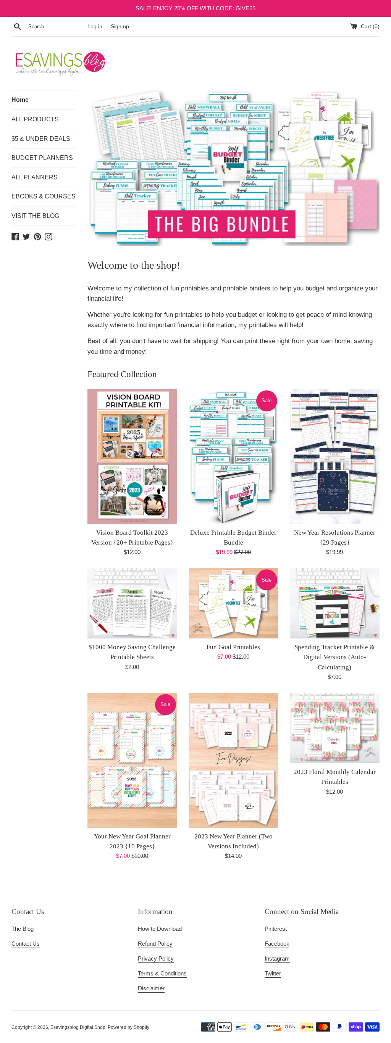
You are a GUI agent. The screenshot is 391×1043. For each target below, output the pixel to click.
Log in (94, 26)
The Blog (22, 928)
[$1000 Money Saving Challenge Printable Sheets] (132, 603)
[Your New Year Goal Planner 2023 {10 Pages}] (132, 760)
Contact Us (25, 943)
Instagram (277, 958)
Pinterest (276, 928)
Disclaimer (151, 988)
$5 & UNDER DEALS (40, 138)
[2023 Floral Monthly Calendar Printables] (335, 728)
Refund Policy (155, 943)
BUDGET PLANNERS (42, 158)
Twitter (273, 973)
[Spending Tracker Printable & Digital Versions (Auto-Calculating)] (335, 603)
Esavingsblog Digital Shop (77, 1027)
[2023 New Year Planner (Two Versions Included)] (233, 760)
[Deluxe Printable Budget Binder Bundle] (233, 456)
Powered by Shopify (128, 1027)
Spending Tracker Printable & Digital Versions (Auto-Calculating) (334, 657)
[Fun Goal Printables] (233, 603)
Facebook (277, 943)
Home (20, 100)
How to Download (160, 928)
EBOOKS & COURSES (43, 196)
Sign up (120, 26)
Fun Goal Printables (233, 647)
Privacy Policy (156, 958)
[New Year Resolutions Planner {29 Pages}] (335, 456)
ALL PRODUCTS (35, 119)
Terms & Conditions (162, 973)
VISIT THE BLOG (35, 216)
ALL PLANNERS (34, 177)
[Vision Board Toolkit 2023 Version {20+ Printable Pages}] (132, 456)
